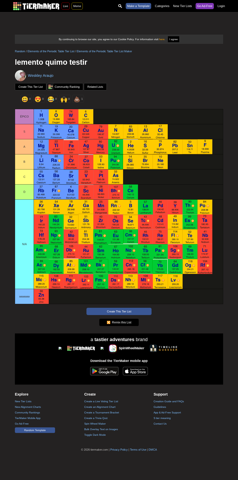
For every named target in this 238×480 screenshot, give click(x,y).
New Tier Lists (182, 6)
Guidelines (160, 406)
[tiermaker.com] (36, 6)
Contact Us (160, 423)
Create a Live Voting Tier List (101, 401)
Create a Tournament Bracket (101, 412)
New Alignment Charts (28, 406)
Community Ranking (67, 86)
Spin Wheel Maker (95, 423)
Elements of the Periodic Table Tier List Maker (104, 51)
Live (65, 6)
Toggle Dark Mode (95, 434)
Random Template (35, 430)
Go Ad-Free (204, 6)
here (162, 39)
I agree (173, 39)
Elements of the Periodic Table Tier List (51, 51)
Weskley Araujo (40, 75)
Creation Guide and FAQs (169, 401)
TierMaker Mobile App (28, 418)
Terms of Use (138, 449)
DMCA (153, 449)
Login (221, 6)
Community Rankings (27, 412)
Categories (162, 6)
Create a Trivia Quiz (96, 418)
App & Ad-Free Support (167, 412)
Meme (77, 6)
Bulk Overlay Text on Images (101, 429)
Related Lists (95, 86)
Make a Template (138, 6)
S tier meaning (162, 418)
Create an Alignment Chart (99, 406)
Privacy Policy (119, 449)
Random (20, 51)
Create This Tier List (30, 86)
